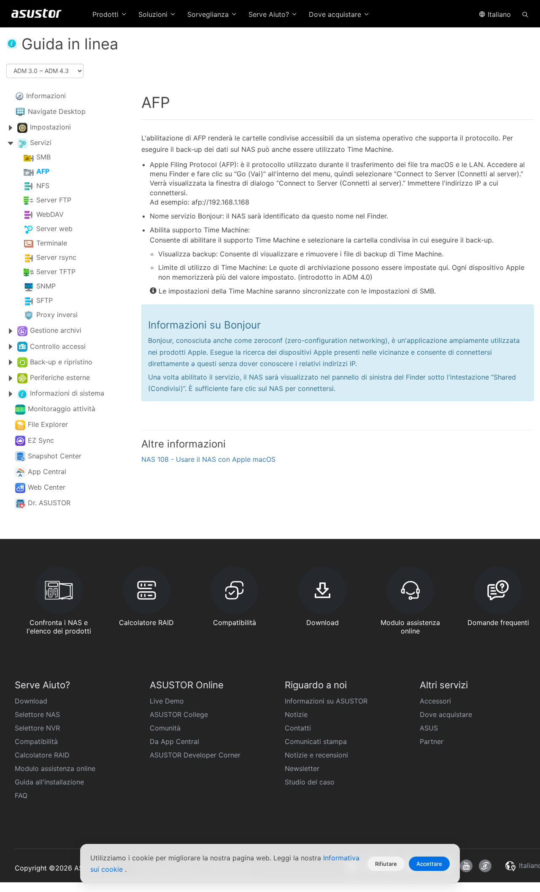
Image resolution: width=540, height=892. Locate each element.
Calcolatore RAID (42, 755)
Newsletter (302, 768)
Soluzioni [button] (154, 14)
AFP (42, 171)
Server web (54, 229)
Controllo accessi (58, 346)
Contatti (298, 728)
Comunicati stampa (316, 741)
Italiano (498, 14)
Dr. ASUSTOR (49, 503)
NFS (42, 186)
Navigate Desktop (57, 111)
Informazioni (46, 96)
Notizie (296, 714)
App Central (47, 471)
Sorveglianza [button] (209, 14)
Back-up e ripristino (61, 362)
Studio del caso (310, 782)
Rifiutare (386, 863)
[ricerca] (525, 14)
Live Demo (167, 701)
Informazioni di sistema (67, 393)
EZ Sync (41, 440)
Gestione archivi (55, 330)
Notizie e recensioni (316, 755)
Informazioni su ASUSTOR (326, 701)
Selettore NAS (37, 714)
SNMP (46, 286)
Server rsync (56, 257)
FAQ (21, 795)
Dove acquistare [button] (336, 14)
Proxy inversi (57, 315)
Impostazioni (50, 127)
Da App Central (174, 741)
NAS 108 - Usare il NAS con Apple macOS (208, 459)
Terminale (51, 243)
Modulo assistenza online (55, 768)
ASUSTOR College (179, 714)
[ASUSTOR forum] (485, 866)
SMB (43, 157)
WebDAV (50, 214)
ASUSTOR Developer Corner (195, 755)
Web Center (46, 487)
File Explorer (48, 424)
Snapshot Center (54, 456)
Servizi (40, 142)
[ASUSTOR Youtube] (466, 866)
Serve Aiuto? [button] (269, 14)
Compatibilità (36, 741)
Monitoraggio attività (61, 408)
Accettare (429, 863)
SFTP (44, 300)
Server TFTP (56, 272)
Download (31, 701)
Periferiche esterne (60, 377)
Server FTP (53, 200)
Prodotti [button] (106, 14)
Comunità (165, 728)
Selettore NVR (37, 728)
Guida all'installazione (49, 782)
